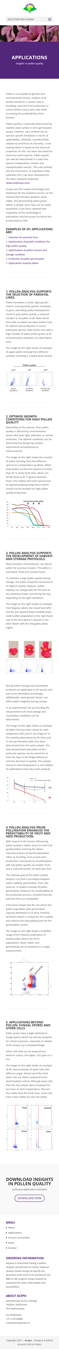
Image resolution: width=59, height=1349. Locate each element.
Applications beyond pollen (24, 263)
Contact (12, 1247)
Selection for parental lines (23, 237)
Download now (29, 1198)
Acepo (28, 1340)
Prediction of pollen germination (26, 258)
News (11, 1242)
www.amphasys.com (18, 182)
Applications (15, 1232)
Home (11, 1227)
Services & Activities (19, 1237)
